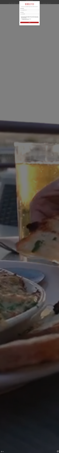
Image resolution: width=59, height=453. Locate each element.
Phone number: (22, 12)
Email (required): (22, 8)
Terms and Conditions (24, 17)
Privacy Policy (36, 17)
